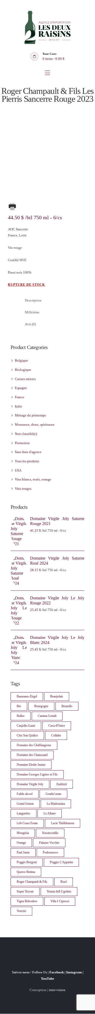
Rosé (63, 882)
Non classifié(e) (26, 434)
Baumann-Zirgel (27, 696)
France (19, 397)
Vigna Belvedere (27, 901)
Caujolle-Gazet (26, 725)
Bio (19, 706)
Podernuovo (50, 852)
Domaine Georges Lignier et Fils (37, 774)
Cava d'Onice (56, 725)
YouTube (47, 979)
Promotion (22, 443)
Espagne (21, 388)
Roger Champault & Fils (32, 882)
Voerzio (21, 911)
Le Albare (50, 813)
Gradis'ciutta (53, 794)
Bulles (21, 716)
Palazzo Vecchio (49, 843)
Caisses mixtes (25, 379)
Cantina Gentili (47, 716)
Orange (21, 843)
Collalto (56, 735)
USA (18, 470)
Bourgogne (41, 706)
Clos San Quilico (27, 735)
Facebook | (57, 972)
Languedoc (23, 813)
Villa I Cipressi (59, 901)
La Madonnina (56, 804)
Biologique (23, 370)
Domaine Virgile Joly (30, 784)
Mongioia (23, 833)
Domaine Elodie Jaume (31, 764)
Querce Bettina (26, 872)
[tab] (54, 301)
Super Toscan (25, 891)
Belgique (21, 360)
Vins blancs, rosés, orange (33, 479)
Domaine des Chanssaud (32, 755)
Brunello (66, 706)
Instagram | (74, 972)
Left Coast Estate (27, 823)
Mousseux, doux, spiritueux (35, 424)
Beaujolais (56, 696)
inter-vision (57, 990)
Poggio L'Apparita (61, 862)
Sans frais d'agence (28, 452)
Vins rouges (23, 489)
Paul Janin (23, 852)
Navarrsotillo (50, 833)
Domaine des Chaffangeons (34, 745)
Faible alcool (24, 794)
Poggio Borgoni (27, 862)
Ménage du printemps (30, 415)
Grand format (25, 804)
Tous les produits (27, 461)
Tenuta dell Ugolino (59, 891)
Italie (18, 406)
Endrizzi (61, 784)
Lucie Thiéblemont (62, 823)
